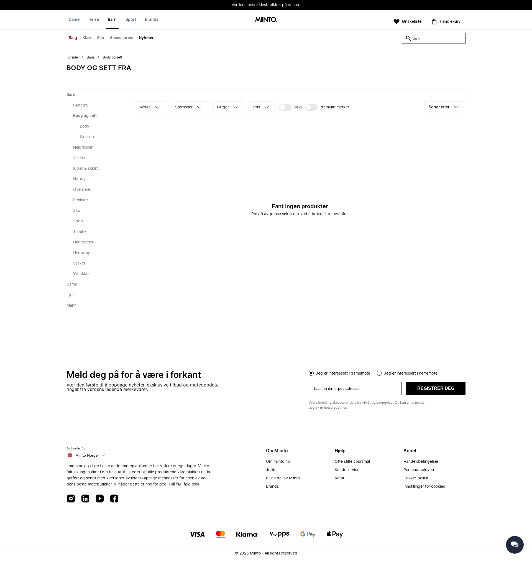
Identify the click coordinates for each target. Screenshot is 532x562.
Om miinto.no (278, 462)
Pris (256, 107)
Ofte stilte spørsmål (352, 462)
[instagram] (70, 499)
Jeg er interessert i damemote (343, 373)
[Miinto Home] (266, 20)
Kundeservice (347, 470)
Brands (151, 20)
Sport (131, 20)
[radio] (311, 373)
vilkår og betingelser (377, 402)
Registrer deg (435, 388)
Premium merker (334, 107)
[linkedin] (85, 499)
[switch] (290, 107)
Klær (87, 38)
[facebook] (114, 499)
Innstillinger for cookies (424, 487)
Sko (100, 38)
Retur (339, 478)
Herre (93, 20)
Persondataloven (418, 470)
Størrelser (184, 107)
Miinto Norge (86, 455)
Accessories (121, 38)
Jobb (270, 470)
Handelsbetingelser (420, 462)
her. (344, 407)
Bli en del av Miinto (283, 478)
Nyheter (146, 38)
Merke (145, 107)
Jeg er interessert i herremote (411, 373)
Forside (72, 57)
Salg (73, 38)
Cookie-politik (415, 478)
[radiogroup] (387, 373)
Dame (74, 20)
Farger (223, 107)
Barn (112, 20)
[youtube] (99, 499)
